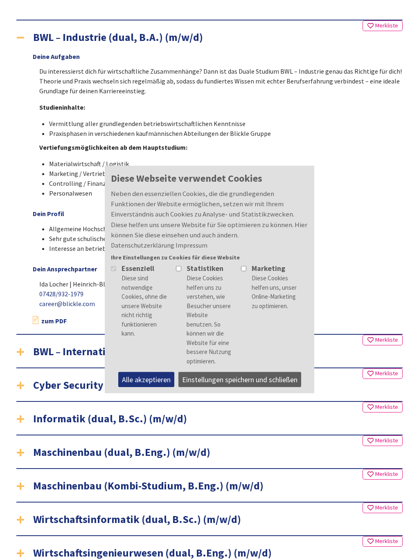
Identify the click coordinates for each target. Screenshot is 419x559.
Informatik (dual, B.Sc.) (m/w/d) (110, 418)
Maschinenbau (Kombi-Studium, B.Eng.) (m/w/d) (148, 485)
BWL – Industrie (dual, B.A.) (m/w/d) (118, 37)
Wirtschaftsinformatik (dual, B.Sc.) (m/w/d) (137, 519)
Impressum (191, 245)
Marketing (268, 268)
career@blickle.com (67, 304)
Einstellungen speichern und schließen (239, 379)
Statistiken (205, 268)
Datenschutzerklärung (142, 245)
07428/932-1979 (61, 294)
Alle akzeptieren (146, 379)
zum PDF (53, 321)
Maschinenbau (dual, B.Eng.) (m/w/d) (121, 452)
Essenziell (138, 268)
